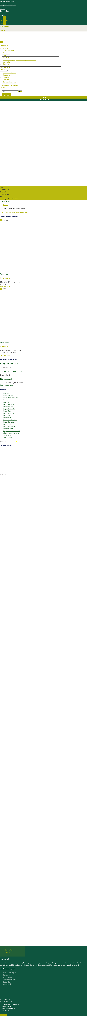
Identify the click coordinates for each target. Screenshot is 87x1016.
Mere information (5, 286)
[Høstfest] (25, 340)
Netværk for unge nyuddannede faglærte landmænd (19, 60)
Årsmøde (6, 64)
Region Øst (7, 415)
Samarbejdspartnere (9, 82)
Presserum (6, 80)
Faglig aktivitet (8, 396)
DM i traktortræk (6, 379)
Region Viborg (5, 201)
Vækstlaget (6, 57)
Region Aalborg (8, 404)
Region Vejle (7, 424)
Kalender (5, 48)
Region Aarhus (8, 407)
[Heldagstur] (25, 272)
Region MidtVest (8, 413)
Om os (3, 70)
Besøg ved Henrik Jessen (9, 363)
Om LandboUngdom (9, 73)
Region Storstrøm (9, 422)
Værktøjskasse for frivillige (9, 85)
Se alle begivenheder (6, 385)
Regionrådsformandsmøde (11, 431)
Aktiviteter (4, 45)
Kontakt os (6, 975)
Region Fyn (7, 411)
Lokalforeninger (6, 67)
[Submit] (16, 441)
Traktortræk (6, 53)
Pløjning (5, 55)
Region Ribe (7, 418)
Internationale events (10, 398)
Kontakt (3, 87)
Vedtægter (6, 982)
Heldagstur (5, 278)
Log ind (7, 952)
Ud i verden (6, 62)
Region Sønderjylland (10, 420)
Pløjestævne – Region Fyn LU (11, 371)
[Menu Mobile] (1, 42)
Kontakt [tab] (5, 205)
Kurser (5, 400)
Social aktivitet (8, 435)
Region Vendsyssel (9, 426)
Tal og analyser (8, 75)
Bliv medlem (9, 950)
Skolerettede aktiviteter (11, 433)
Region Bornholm (9, 409)
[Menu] (7, 70)
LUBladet (6, 77)
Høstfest (4, 346)
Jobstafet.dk (7, 984)
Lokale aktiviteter (8, 51)
